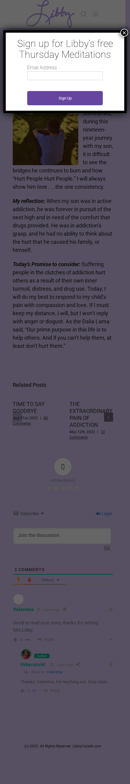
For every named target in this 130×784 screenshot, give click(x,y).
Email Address (42, 67)
